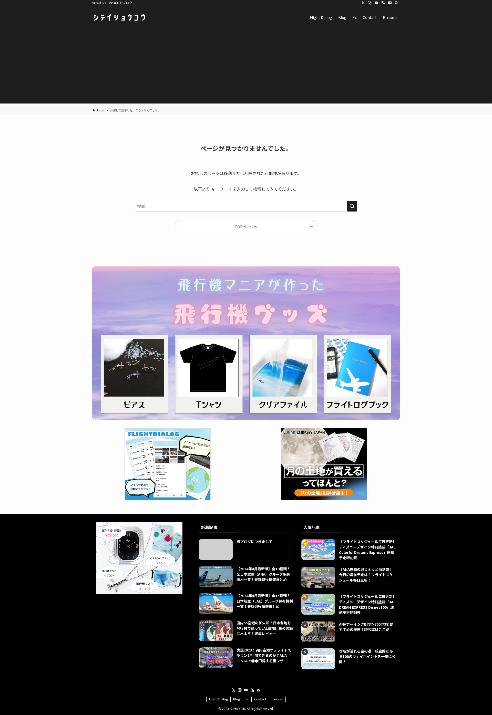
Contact (260, 699)
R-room (277, 699)
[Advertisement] (246, 67)
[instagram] (369, 3)
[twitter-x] (363, 3)
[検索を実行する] (352, 206)
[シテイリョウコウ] (119, 17)
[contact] (389, 3)
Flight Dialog (218, 699)
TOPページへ (246, 226)
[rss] (383, 3)
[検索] (396, 3)
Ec (247, 699)
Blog (236, 699)
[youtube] (376, 3)
